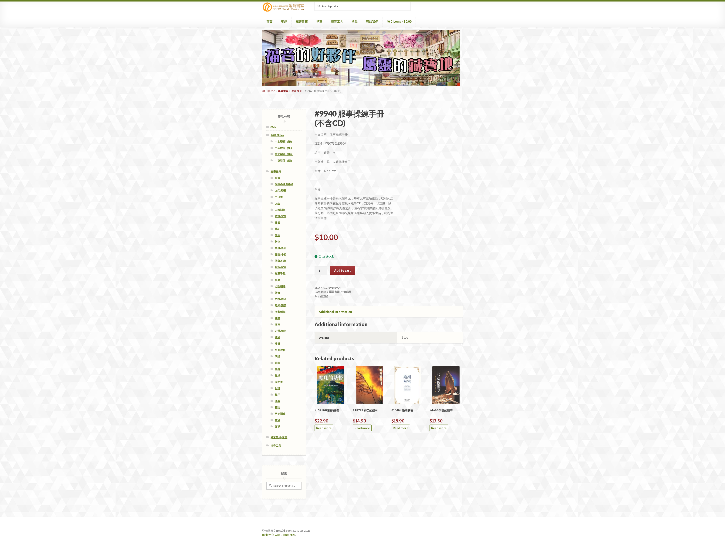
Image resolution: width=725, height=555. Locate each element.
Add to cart (342, 270)
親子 (277, 394)
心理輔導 (280, 286)
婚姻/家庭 (280, 267)
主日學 (279, 197)
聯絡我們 (372, 21)
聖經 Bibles (277, 135)
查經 (277, 337)
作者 (277, 222)
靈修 (277, 420)
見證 (277, 388)
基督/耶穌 (280, 260)
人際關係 (280, 209)
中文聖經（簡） (284, 154)
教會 (277, 292)
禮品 (355, 21)
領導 (277, 426)
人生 (277, 203)
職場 (277, 375)
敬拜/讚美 (280, 305)
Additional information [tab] (335, 312)
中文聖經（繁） (284, 141)
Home (271, 91)
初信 (277, 241)
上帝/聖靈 (280, 190)
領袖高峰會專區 (284, 184)
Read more (324, 428)
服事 (277, 324)
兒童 (319, 21)
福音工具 (337, 21)
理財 (277, 343)
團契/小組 (280, 254)
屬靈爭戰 (280, 273)
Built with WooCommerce (278, 535)
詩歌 (277, 177)
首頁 (269, 21)
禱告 (277, 369)
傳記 (277, 228)
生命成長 (296, 91)
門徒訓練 (280, 413)
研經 (277, 356)
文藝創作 (280, 311)
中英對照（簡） (284, 160)
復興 (277, 279)
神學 (277, 362)
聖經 (284, 21)
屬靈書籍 (302, 21)
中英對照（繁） (284, 147)
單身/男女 (280, 248)
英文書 (279, 381)
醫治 (277, 407)
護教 (277, 401)
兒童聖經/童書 (279, 437)
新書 (277, 318)
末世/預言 (280, 330)
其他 (277, 235)
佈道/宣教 (280, 216)
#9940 (324, 296)
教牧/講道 (280, 298)
